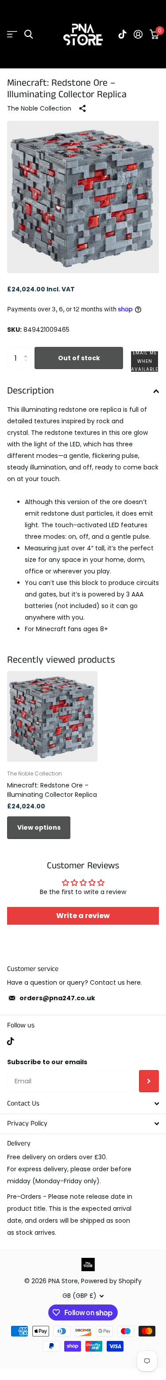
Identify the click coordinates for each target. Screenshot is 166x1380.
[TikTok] (10, 1041)
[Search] (28, 34)
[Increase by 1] (27, 350)
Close (83, 1104)
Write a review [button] (83, 916)
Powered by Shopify (111, 1281)
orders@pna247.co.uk (57, 998)
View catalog (12, 34)
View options (39, 827)
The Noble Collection (39, 108)
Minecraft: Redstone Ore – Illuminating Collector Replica (52, 790)
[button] (144, 361)
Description (30, 391)
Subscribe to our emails (47, 1062)
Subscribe (149, 1081)
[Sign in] (138, 34)
